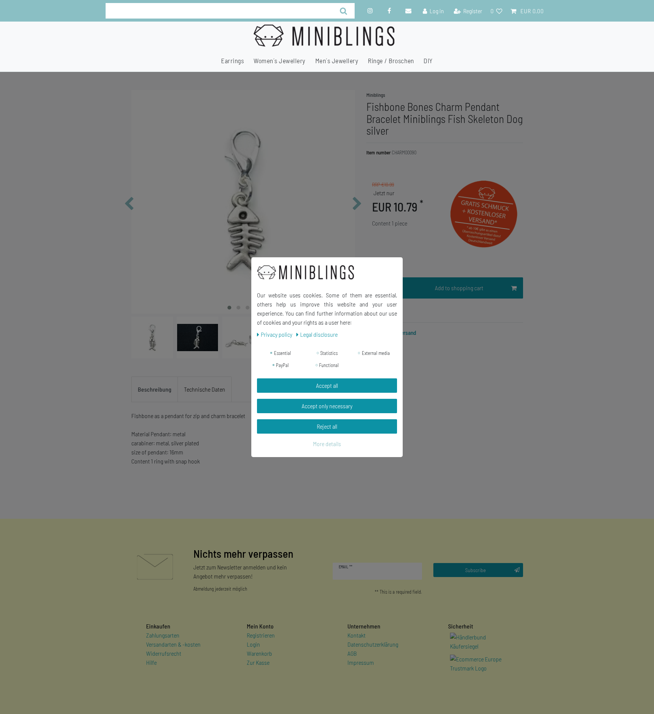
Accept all (327, 385)
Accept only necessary (327, 405)
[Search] (343, 11)
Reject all (327, 426)
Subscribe (475, 570)
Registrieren (261, 635)
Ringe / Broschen (391, 60)
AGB (352, 653)
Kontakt (356, 635)
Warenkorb (259, 653)
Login (253, 644)
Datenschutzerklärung (372, 644)
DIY (428, 60)
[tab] (154, 389)
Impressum (360, 662)
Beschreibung (154, 389)
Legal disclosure (319, 334)
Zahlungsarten (162, 635)
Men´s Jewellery (336, 60)
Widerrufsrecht (163, 653)
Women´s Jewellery (279, 60)
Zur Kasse (258, 662)
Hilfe (151, 662)
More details (327, 443)
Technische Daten (204, 389)
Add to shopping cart (459, 287)
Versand (406, 332)
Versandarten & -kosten (173, 644)
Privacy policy (277, 334)
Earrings (232, 60)
